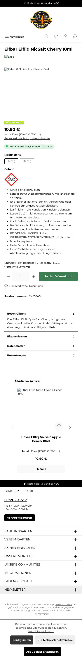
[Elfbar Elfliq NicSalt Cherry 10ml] (41, 92)
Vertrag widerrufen (19, 517)
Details (41, 469)
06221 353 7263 (15, 500)
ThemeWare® (41, 614)
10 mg (11, 161)
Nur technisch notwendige (55, 640)
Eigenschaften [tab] (17, 336)
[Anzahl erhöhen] (34, 276)
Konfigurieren (21, 640)
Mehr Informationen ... (41, 631)
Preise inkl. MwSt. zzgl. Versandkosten (27, 138)
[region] (41, 92)
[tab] (41, 320)
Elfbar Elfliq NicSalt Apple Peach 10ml (41, 439)
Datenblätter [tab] (16, 346)
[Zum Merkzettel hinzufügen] (59, 426)
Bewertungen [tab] (16, 355)
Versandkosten (64, 604)
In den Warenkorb (58, 276)
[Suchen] (46, 36)
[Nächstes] (69, 427)
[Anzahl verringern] (8, 276)
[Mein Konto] (65, 36)
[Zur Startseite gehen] (41, 20)
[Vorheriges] (12, 427)
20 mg (27, 161)
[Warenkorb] (75, 36)
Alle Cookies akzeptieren (42, 651)
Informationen (17, 573)
